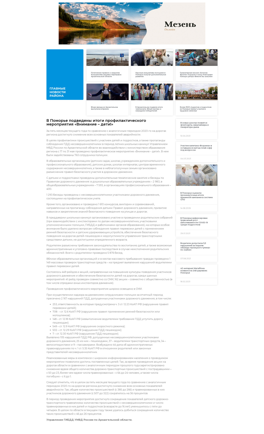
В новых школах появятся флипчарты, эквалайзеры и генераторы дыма (194, 125)
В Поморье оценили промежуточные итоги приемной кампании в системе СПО (196, 196)
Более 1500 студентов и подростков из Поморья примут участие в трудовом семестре (195, 109)
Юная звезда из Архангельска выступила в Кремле (104, 108)
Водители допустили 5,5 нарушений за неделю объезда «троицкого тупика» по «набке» (195, 246)
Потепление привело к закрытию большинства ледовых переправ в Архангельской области (106, 75)
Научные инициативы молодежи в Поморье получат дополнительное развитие (151, 75)
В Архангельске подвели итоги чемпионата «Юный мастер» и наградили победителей (149, 109)
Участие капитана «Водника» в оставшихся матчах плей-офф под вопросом (196, 147)
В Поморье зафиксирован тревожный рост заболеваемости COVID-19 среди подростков (194, 221)
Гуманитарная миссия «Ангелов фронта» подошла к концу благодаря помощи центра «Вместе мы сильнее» (196, 75)
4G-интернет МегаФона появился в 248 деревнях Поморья (193, 270)
